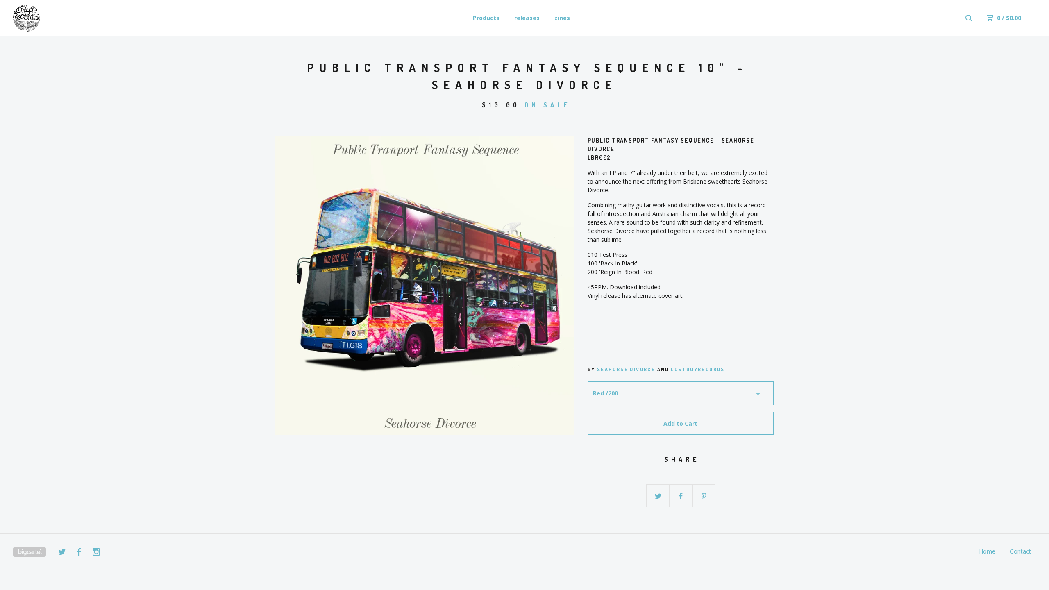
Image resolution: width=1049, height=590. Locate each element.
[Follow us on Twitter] (61, 553)
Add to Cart (680, 423)
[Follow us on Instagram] (96, 553)
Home (987, 551)
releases (527, 18)
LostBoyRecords (698, 369)
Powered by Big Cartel (29, 552)
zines (562, 18)
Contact (1020, 551)
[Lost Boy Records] (55, 18)
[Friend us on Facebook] (79, 553)
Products (486, 18)
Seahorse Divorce (626, 369)
